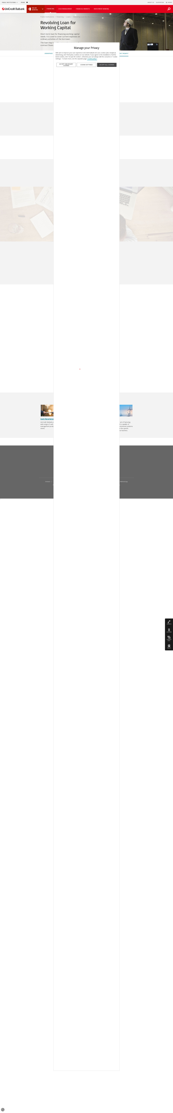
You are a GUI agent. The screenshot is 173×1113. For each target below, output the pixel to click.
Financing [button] (50, 9)
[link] (50, 410)
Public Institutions (9, 2)
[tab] (49, 54)
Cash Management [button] (65, 9)
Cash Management (47, 419)
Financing (60, 17)
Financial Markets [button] (83, 9)
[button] (169, 2)
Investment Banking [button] (101, 9)
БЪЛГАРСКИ (160, 2)
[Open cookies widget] (3, 1110)
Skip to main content (138, 2)
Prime (23, 2)
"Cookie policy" (92, 59)
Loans (68, 17)
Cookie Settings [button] (86, 65)
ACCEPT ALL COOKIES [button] (107, 65)
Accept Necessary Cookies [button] (66, 64)
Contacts (47, 481)
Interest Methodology (122, 481)
